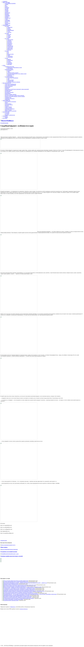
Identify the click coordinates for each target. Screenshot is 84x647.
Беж (6, 5)
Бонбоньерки (7, 87)
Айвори (6, 4)
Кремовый (7, 14)
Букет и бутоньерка (9, 86)
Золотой (6, 11)
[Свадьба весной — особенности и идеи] (11, 587)
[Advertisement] (21, 132)
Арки (8, 78)
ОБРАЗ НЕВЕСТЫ (6, 100)
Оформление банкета (9, 69)
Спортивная (9, 63)
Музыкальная (10, 60)
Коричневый (7, 12)
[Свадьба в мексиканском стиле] (9, 581)
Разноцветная (7, 17)
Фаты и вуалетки (8, 109)
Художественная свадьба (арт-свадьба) (26, 598)
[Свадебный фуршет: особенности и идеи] (20, 148)
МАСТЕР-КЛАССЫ (7, 83)
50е (8, 52)
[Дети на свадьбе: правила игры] (9, 580)
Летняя (8, 35)
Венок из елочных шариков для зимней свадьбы (32, 586)
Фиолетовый (7, 21)
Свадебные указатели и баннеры (13, 81)
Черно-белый (7, 23)
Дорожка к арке (10, 80)
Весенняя (9, 34)
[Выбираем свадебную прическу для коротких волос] (13, 591)
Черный (6, 24)
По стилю (7, 26)
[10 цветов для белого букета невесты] (10, 592)
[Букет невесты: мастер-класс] (9, 585)
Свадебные (7, 112)
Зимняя (8, 37)
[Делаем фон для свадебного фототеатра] (11, 590)
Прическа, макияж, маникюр (10, 94)
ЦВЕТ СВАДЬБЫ (6, 2)
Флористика (9, 75)
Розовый (6, 16)
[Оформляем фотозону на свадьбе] (9, 595)
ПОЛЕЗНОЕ (5, 116)
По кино (9, 61)
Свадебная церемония (9, 76)
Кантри (8, 28)
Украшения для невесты (9, 98)
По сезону (7, 33)
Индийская (9, 41)
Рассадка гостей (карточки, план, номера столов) (16, 73)
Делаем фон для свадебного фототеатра (27, 590)
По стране (7, 38)
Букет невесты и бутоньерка (10, 101)
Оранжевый (7, 15)
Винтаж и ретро (10, 54)
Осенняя (9, 36)
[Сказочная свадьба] (7, 600)
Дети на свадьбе (10, 79)
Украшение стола (10, 74)
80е (8, 53)
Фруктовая (9, 64)
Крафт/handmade (10, 30)
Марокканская (10, 45)
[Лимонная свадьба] (7, 583)
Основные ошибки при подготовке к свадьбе (11, 556)
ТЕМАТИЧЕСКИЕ (6, 25)
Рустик (8, 31)
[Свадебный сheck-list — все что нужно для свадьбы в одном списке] (16, 594)
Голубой (6, 8)
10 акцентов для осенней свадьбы (8, 551)
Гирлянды (9, 70)
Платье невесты (8, 103)
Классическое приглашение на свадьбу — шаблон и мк (36, 582)
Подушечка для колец (9, 92)
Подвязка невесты (8, 90)
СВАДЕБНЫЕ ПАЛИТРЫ (10, 3)
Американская (10, 39)
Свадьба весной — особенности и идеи (27, 587)
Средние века (10, 57)
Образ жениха (3, 547)
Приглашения (10, 68)
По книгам (9, 62)
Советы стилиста (8, 106)
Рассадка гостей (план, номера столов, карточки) (14, 95)
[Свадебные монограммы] (8, 599)
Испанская (9, 42)
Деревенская (9, 27)
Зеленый (6, 10)
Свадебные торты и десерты (12, 72)
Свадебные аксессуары (9, 66)
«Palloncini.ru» (13, 606)
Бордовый (7, 7)
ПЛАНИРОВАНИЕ (4, 123)
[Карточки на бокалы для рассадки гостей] (11, 584)
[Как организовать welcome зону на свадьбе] (11, 593)
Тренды (6, 117)
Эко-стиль (9, 32)
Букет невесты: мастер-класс (20, 585)
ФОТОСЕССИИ (6, 111)
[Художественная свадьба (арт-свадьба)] (11, 598)
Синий (6, 18)
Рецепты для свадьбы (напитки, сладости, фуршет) (15, 96)
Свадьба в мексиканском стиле (22, 581)
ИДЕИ (4, 65)
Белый (6, 6)
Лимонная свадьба (14, 583)
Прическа (7, 105)
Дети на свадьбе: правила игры (22, 580)
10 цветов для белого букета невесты (25, 592)
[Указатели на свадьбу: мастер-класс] (10, 597)
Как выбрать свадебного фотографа (25, 596)
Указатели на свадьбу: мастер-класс (24, 597)
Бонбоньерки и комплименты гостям (14, 67)
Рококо (8, 55)
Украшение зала (8, 97)
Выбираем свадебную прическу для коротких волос (34, 591)
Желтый (6, 9)
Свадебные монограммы (18, 599)
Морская (9, 59)
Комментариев (3, 540)
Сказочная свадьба (14, 600)
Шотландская (10, 48)
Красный (7, 13)
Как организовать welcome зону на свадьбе (29, 593)
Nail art (6, 102)
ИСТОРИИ (5, 118)
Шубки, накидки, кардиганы (10, 110)
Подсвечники (7, 91)
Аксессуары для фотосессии (10, 84)
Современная (10, 56)
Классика (9, 29)
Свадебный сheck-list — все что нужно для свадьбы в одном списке (43, 594)
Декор (8, 71)
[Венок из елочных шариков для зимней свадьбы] (12, 586)
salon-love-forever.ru (24, 608)
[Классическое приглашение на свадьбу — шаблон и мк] (14, 582)
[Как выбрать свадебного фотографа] (10, 596)
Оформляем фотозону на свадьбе (23, 595)
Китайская (9, 44)
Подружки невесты (9, 104)
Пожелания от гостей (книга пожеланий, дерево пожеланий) (17, 89)
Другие (6, 58)
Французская (9, 47)
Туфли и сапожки (8, 107)
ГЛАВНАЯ (5, 1)
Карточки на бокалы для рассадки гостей (28, 584)
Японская (9, 49)
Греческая (9, 40)
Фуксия (6, 22)
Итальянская (9, 43)
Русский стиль (10, 46)
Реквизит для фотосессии (10, 115)
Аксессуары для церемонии (12, 77)
